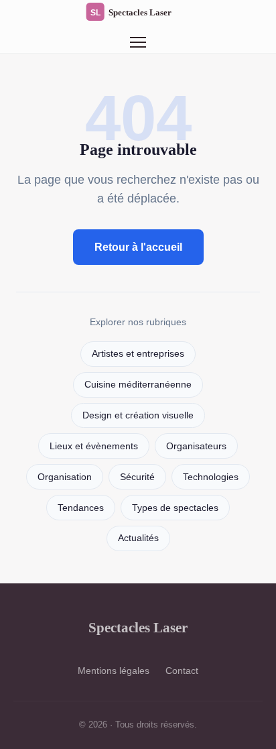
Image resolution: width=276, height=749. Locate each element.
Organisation (65, 477)
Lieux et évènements (94, 446)
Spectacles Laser (138, 627)
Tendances (81, 508)
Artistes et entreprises (138, 354)
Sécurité (137, 477)
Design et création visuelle (138, 415)
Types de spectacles (175, 508)
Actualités (138, 538)
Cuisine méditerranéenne (138, 385)
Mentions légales (113, 670)
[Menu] (138, 42)
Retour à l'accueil (138, 247)
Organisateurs (196, 446)
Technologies (210, 477)
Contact (181, 670)
